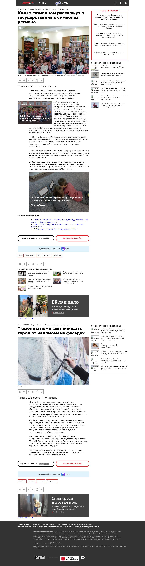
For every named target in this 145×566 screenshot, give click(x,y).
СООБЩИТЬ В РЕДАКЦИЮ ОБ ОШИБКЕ (86, 527)
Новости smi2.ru (25, 318)
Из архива (80, 75)
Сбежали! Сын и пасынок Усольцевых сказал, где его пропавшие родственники (114, 97)
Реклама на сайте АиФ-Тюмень (44, 524)
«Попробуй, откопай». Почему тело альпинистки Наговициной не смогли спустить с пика (113, 105)
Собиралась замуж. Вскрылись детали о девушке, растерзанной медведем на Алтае (112, 338)
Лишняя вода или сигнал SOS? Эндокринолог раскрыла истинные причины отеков (109, 35)
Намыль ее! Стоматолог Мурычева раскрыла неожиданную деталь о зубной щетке (113, 330)
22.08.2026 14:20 (23, 325)
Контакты (68, 527)
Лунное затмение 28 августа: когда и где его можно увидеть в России (109, 44)
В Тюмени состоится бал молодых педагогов (55, 229)
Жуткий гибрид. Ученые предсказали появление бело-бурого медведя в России (114, 368)
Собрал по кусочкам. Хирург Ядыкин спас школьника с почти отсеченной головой (114, 353)
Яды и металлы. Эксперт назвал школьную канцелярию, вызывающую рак (112, 345)
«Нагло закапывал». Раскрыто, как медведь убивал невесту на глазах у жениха (113, 90)
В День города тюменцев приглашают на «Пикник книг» (74, 273)
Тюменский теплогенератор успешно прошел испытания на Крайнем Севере (109, 26)
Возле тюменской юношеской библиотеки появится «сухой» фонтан (38, 273)
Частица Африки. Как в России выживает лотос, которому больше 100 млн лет (113, 360)
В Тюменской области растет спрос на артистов (109, 53)
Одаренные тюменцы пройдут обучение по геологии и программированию (58, 199)
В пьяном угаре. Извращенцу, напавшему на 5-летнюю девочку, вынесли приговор (109, 17)
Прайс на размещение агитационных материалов (76, 524)
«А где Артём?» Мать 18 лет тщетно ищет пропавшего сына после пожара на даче (113, 82)
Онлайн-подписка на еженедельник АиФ (47, 527)
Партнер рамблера (52, 557)
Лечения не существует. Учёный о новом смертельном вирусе (112, 74)
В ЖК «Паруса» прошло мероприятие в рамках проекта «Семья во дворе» (74, 281)
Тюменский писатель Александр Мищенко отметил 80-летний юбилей (39, 281)
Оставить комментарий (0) (72, 238)
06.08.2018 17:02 (23, 9)
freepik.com (22, 386)
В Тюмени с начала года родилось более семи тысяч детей (39, 287)
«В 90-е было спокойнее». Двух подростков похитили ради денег (113, 67)
